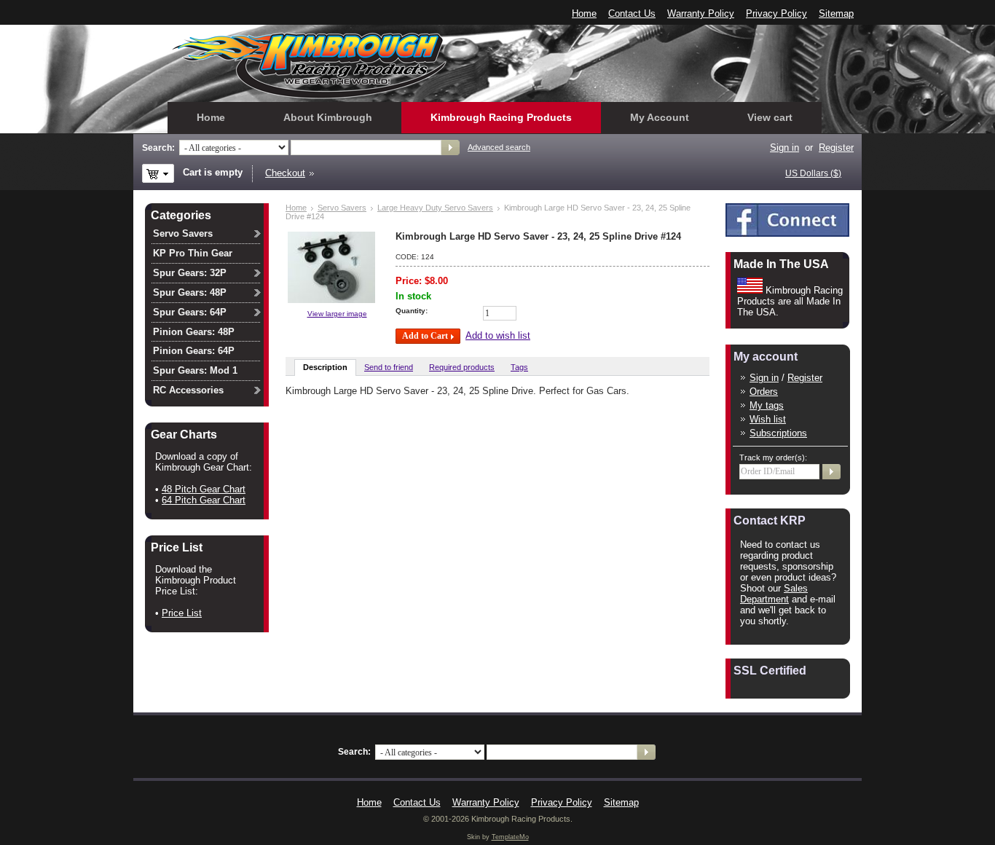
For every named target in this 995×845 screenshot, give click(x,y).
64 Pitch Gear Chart (203, 500)
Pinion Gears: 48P (194, 331)
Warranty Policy (700, 13)
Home (584, 13)
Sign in (764, 377)
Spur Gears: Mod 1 (195, 370)
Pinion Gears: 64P (194, 350)
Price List (182, 613)
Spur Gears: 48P (190, 292)
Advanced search (499, 147)
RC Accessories (188, 390)
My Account (659, 117)
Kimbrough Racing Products (501, 117)
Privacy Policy (776, 13)
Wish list (768, 419)
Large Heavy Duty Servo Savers (435, 207)
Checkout (285, 173)
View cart (770, 117)
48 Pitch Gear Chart (203, 489)
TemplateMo (510, 837)
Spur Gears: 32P (190, 272)
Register (836, 147)
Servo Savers (342, 207)
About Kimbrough (327, 117)
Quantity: (412, 311)
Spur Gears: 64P (190, 312)
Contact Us (632, 13)
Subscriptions (778, 433)
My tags (767, 405)
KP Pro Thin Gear (192, 253)
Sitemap (836, 13)
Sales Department (774, 594)
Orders (764, 391)
